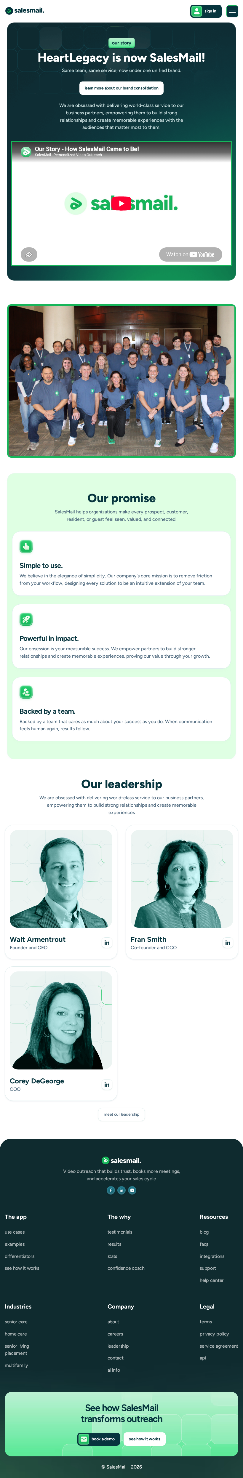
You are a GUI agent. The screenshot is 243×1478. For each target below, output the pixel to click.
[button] (232, 11)
